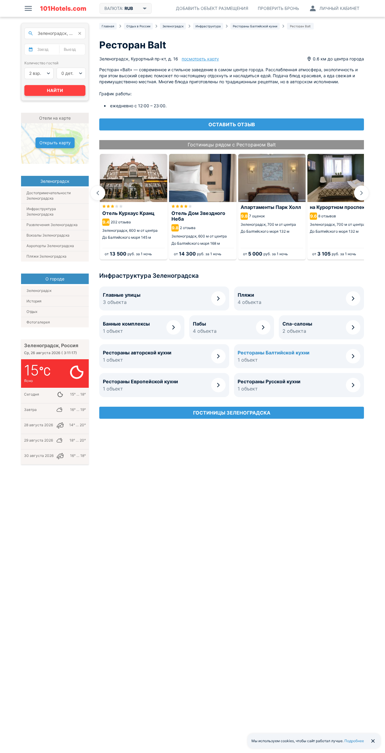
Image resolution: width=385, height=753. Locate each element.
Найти (55, 90)
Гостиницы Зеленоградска (231, 413)
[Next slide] (361, 192)
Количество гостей (41, 63)
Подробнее (354, 741)
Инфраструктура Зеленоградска (41, 211)
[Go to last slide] (97, 192)
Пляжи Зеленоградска (46, 256)
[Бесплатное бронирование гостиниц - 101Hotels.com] (63, 8)
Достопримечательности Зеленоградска (48, 195)
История (34, 301)
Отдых (31, 311)
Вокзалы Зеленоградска (47, 235)
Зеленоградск (38, 290)
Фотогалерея (38, 322)
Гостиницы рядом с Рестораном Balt (232, 145)
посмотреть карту (200, 58)
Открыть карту (55, 142)
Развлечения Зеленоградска (52, 224)
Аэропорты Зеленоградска (50, 245)
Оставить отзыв (231, 124)
